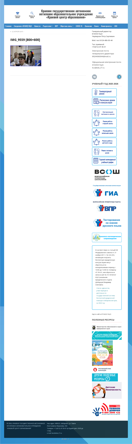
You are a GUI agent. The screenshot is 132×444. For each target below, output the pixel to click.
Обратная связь (66, 26)
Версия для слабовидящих (100, 16)
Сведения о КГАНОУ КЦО (23, 26)
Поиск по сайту (32, 16)
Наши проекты (106, 26)
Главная (8, 26)
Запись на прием (114, 16)
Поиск (96, 26)
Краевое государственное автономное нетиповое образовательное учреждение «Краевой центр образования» (66, 13)
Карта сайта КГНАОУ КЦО (101, 314)
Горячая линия (17, 16)
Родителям (47, 26)
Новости (37, 26)
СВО (115, 26)
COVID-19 (79, 26)
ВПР (56, 26)
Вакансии (88, 26)
